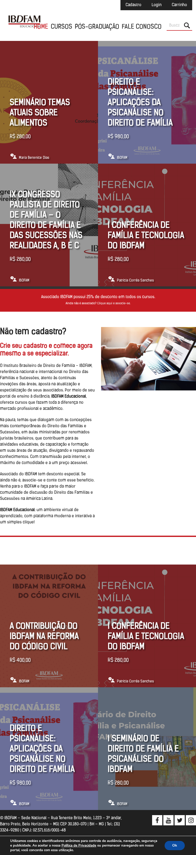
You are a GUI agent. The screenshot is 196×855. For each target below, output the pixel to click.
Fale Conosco (142, 27)
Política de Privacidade (79, 845)
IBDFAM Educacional (24, 20)
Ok (174, 845)
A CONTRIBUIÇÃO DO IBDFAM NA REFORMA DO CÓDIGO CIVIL (44, 637)
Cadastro (133, 5)
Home (41, 27)
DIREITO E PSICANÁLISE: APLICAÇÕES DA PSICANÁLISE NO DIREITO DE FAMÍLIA (140, 103)
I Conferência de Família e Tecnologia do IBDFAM (146, 236)
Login (157, 5)
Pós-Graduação (97, 27)
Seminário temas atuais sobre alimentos (40, 113)
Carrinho (179, 5)
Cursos (61, 27)
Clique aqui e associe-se (113, 303)
